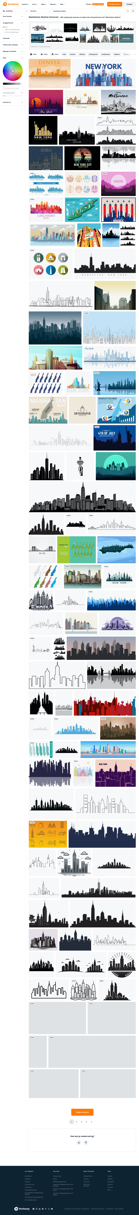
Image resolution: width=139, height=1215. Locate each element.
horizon (72, 54)
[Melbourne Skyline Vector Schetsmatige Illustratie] (118, 102)
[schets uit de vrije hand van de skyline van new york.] (61, 295)
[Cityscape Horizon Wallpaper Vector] (115, 295)
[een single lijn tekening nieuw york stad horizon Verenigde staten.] (60, 438)
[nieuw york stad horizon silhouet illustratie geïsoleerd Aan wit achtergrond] (51, 803)
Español (110, 1179)
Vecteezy (27, 1179)
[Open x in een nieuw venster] (49, 1209)
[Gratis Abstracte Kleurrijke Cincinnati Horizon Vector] (46, 210)
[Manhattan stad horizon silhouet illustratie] (105, 263)
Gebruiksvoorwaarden (97, 1209)
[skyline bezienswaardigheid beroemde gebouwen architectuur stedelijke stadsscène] (83, 773)
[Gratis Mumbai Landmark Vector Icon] (82, 184)
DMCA (55, 1179)
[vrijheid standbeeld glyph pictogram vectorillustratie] (80, 466)
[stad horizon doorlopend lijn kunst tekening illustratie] (105, 803)
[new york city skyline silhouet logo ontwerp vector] (43, 130)
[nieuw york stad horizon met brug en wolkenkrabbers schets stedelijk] (112, 524)
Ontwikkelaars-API (30, 1190)
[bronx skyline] (118, 210)
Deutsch (110, 1184)
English (110, 1176)
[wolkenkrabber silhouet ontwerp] (102, 834)
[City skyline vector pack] (119, 235)
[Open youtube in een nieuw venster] (52, 1209)
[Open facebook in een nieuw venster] (33, 1209)
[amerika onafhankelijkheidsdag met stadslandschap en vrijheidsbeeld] (115, 438)
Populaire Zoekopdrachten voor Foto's (63, 1189)
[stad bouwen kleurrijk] (108, 1083)
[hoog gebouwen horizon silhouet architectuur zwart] (103, 913)
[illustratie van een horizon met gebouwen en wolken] (74, 862)
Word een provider (87, 1185)
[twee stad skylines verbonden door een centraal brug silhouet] (41, 703)
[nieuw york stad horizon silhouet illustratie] (41, 965)
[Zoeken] (128, 11)
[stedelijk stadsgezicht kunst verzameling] (83, 989)
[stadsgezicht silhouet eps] (98, 888)
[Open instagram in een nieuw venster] (36, 1209)
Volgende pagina (82, 1112)
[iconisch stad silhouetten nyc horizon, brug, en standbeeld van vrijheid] (59, 648)
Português (111, 1182)
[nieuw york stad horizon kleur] (119, 576)
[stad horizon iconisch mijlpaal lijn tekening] (46, 623)
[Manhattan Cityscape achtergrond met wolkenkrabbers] (55, 358)
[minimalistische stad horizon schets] (57, 675)
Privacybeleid (109, 1209)
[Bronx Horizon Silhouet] (119, 158)
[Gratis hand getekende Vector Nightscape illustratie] (118, 184)
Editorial (53, 4)
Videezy (27, 1182)
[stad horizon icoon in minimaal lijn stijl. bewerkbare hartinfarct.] (49, 989)
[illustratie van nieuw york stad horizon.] (105, 703)
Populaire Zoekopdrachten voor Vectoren (63, 1185)
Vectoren (25, 4)
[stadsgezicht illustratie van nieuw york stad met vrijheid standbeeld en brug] (114, 383)
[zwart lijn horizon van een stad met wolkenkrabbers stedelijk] (70, 600)
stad (64, 54)
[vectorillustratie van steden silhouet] (54, 1083)
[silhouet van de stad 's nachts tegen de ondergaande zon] (118, 728)
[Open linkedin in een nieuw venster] (39, 1209)
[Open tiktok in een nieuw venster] (46, 1209)
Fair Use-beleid (119, 1209)
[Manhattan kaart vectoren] (45, 576)
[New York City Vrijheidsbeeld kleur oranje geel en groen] (82, 158)
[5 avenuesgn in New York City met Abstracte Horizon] (89, 235)
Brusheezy (28, 1176)
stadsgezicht (128, 54)
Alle (6, 27)
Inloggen (129, 4)
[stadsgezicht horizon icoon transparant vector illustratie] (50, 773)
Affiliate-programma (59, 1182)
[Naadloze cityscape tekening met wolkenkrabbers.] (109, 327)
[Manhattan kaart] (41, 749)
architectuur (106, 54)
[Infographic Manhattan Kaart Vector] (116, 410)
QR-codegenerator (31, 1200)
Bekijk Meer (126, 38)
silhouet (82, 54)
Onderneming (29, 1184)
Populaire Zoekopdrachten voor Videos (63, 1194)
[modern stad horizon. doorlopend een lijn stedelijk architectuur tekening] (114, 940)
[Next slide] (133, 54)
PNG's (46, 54)
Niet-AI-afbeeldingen (12, 32)
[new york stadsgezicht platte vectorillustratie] (115, 773)
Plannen (88, 4)
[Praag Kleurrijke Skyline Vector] (82, 102)
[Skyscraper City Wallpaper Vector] (81, 623)
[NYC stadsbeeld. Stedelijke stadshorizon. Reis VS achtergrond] (77, 130)
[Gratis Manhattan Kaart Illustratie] (48, 410)
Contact (86, 1179)
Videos (43, 4)
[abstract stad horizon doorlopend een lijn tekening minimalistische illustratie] (44, 888)
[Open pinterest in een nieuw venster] (42, 1209)
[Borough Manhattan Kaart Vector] (76, 549)
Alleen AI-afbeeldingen (12, 29)
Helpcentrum (88, 1176)
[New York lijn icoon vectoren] (48, 834)
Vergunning (57, 1176)
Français (110, 1187)
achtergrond (93, 54)
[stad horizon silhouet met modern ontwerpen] (48, 913)
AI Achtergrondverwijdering (34, 1197)
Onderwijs (28, 1187)
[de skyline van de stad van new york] (76, 728)
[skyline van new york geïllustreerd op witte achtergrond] (75, 524)
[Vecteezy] (11, 4)
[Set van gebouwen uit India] (51, 263)
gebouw (117, 54)
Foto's (34, 4)
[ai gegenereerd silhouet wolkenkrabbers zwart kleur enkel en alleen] (47, 466)
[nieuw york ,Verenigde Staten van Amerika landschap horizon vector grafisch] (46, 102)
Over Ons (87, 1182)
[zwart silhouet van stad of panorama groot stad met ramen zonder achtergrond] (82, 497)
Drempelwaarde (9, 93)
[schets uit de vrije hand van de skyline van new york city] (116, 130)
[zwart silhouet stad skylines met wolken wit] (81, 965)
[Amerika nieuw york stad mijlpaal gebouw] (104, 73)
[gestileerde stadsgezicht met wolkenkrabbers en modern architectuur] (42, 862)
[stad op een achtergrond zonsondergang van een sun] (55, 327)
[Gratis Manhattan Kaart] (46, 383)
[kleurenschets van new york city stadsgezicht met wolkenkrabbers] (82, 576)
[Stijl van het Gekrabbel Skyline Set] (46, 184)
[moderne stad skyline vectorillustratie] (111, 600)
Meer (61, 4)
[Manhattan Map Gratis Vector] (116, 549)
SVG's (35, 54)
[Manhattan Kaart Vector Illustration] (82, 210)
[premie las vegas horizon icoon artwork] (41, 600)
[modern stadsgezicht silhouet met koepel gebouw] (117, 989)
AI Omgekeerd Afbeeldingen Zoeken (34, 1193)
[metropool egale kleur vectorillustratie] (108, 749)
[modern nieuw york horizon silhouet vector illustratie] (42, 549)
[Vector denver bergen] (50, 73)
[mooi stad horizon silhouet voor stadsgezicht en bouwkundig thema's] (43, 940)
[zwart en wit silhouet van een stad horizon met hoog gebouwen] (46, 524)
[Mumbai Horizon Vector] (46, 158)
